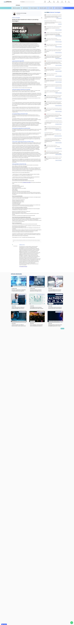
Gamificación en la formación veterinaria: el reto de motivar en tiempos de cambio (53, 22)
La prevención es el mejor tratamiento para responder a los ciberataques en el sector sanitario (53, 153)
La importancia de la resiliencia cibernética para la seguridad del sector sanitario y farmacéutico (53, 57)
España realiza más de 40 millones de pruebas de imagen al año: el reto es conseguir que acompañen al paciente (18, 308)
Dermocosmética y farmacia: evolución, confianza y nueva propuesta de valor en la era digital (53, 17)
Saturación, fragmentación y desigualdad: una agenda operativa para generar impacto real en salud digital (19, 291)
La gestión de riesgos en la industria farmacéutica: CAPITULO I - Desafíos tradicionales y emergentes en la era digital (53, 103)
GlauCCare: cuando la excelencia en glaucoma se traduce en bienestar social (53, 134)
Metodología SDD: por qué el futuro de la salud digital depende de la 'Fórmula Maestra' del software (55, 325)
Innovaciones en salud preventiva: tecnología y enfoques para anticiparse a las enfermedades (52, 34)
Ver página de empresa (23, 266)
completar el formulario (27, 182)
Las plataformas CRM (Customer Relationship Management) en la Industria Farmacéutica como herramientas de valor (53, 140)
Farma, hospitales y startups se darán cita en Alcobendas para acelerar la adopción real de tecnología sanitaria (36, 325)
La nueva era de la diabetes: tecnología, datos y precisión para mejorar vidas (52, 70)
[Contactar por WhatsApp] (71, 622)
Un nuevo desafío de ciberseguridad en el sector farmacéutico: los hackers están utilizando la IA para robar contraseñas (53, 63)
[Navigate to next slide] (63, 8)
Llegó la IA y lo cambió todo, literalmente (51, 91)
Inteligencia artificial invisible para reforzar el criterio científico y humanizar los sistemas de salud (53, 128)
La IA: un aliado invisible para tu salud (51, 45)
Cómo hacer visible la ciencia (49, 75)
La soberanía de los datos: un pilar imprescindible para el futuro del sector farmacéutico (53, 97)
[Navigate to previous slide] (10, 8)
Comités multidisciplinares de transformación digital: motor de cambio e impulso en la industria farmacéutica (53, 116)
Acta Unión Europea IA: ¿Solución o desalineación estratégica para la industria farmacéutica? (36, 291)
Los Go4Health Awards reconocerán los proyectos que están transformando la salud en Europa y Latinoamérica (55, 308)
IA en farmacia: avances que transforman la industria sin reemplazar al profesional (53, 80)
